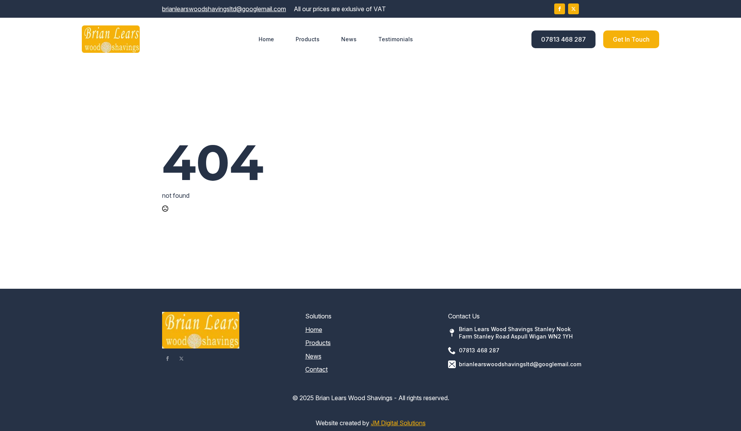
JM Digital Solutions (398, 423)
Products (308, 39)
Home (266, 39)
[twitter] (573, 8)
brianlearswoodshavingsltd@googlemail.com (224, 9)
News (349, 39)
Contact (316, 369)
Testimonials (395, 39)
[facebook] (559, 8)
